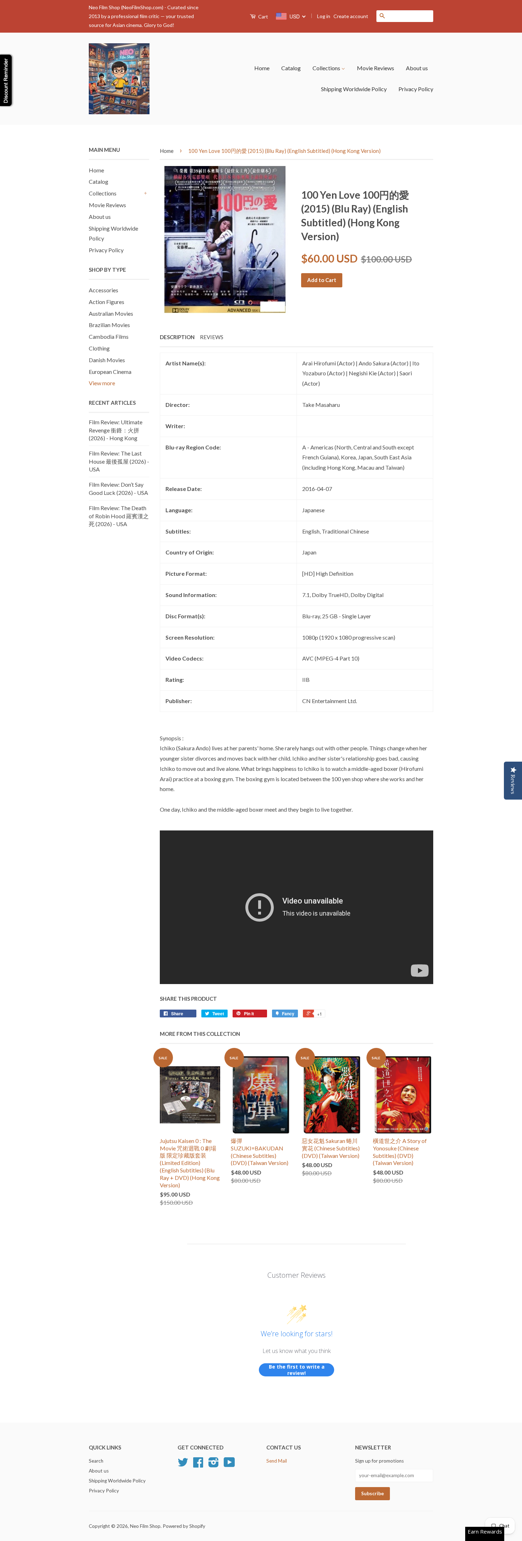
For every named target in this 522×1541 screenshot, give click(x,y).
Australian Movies (111, 313)
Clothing (99, 348)
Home (262, 68)
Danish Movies (107, 360)
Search (96, 1461)
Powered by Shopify (184, 1526)
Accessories (103, 290)
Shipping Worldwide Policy (354, 88)
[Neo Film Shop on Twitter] (183, 1465)
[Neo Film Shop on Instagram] (213, 1465)
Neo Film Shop (145, 1526)
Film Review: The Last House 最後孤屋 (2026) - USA (119, 461)
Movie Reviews (375, 68)
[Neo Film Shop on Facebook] (198, 1465)
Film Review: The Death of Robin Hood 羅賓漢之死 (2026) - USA (119, 515)
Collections (326, 68)
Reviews (211, 337)
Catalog (291, 68)
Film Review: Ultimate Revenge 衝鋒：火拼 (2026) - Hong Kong (115, 430)
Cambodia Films (109, 336)
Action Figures (106, 301)
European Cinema (110, 371)
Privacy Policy (415, 88)
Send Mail (276, 1461)
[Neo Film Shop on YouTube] (229, 1465)
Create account (350, 16)
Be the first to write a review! (297, 1369)
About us (417, 68)
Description (177, 337)
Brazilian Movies (109, 324)
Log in (323, 16)
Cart (262, 16)
